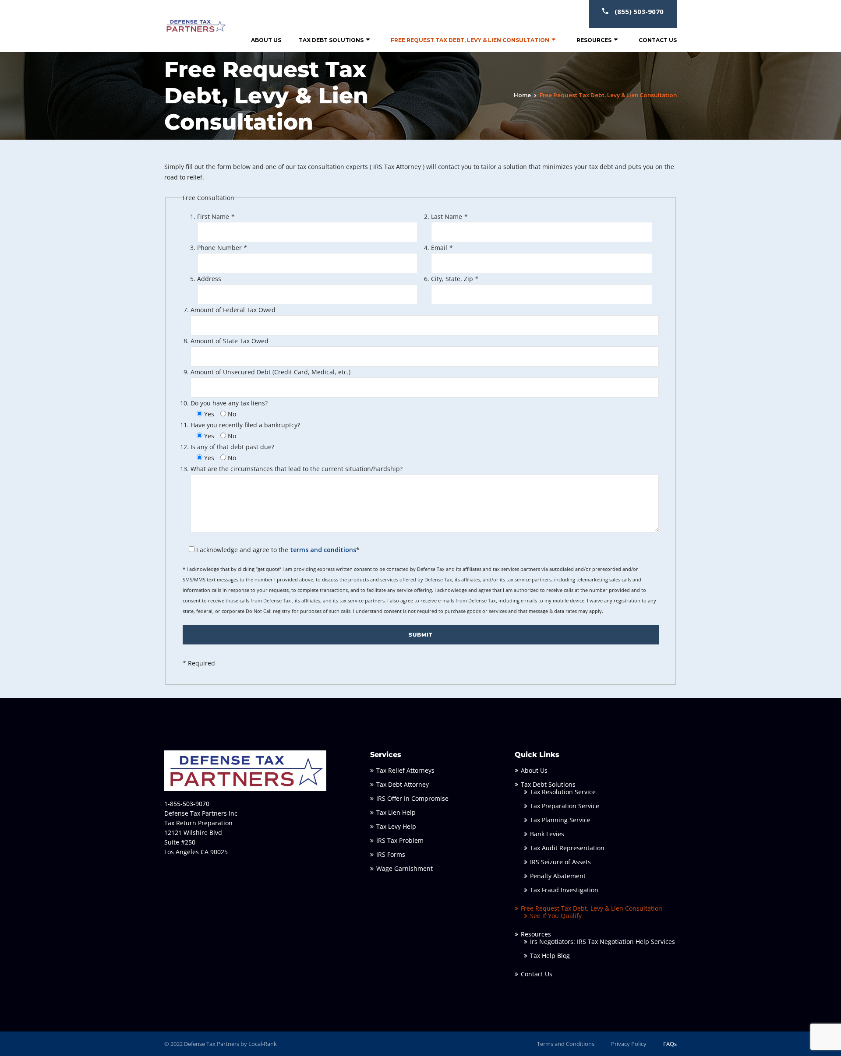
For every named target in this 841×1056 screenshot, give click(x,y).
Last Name (449, 216)
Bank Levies (547, 834)
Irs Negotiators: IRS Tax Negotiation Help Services (602, 941)
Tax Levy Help (396, 826)
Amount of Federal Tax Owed (233, 310)
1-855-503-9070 (186, 803)
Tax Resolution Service (563, 792)
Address (209, 279)
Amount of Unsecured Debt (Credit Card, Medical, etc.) (270, 372)
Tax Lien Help (396, 812)
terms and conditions (323, 550)
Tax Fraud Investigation (564, 890)
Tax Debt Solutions (331, 40)
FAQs (670, 1044)
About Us (266, 40)
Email (441, 247)
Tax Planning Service (560, 820)
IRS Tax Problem (400, 840)
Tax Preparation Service (564, 806)
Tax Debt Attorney (402, 784)
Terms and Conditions (565, 1044)
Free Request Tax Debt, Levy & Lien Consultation (470, 40)
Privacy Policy (629, 1044)
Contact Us (658, 40)
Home (522, 95)
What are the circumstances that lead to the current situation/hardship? (297, 469)
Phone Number (222, 247)
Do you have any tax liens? (229, 403)
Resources (593, 40)
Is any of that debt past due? (232, 447)
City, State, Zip (454, 279)
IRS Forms (390, 854)
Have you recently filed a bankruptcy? (245, 425)
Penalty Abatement (558, 876)
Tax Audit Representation (567, 848)
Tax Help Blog (550, 955)
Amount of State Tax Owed (230, 341)
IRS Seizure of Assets (560, 862)
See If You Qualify (556, 916)
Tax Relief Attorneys (405, 770)
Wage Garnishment (404, 868)
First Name (215, 216)
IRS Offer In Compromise (412, 798)
